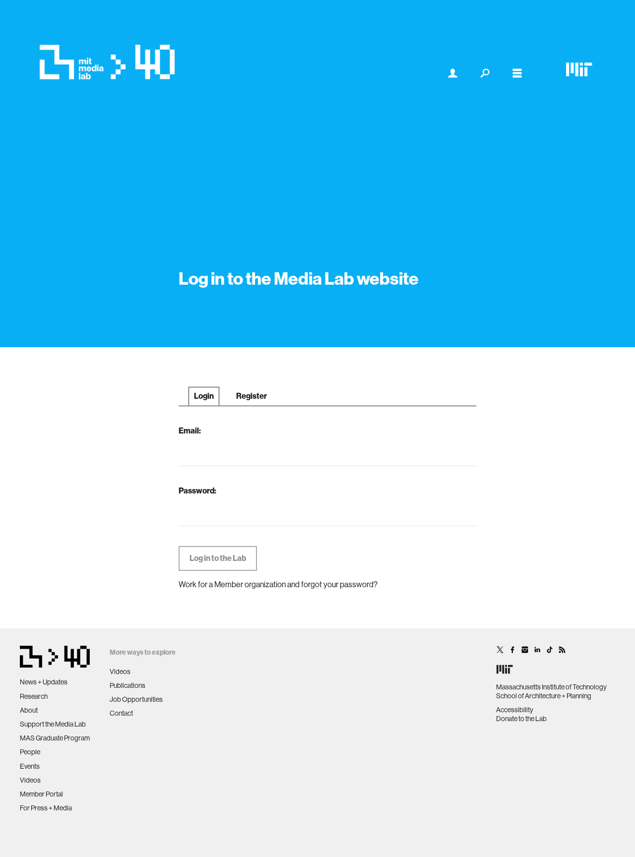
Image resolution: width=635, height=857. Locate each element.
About (29, 710)
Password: (197, 490)
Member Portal (41, 794)
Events (30, 766)
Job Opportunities (136, 699)
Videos (30, 780)
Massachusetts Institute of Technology (551, 687)
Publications (127, 685)
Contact (121, 713)
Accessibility (514, 710)
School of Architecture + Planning (543, 696)
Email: (190, 430)
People (30, 752)
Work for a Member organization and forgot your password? (278, 585)
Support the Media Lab (53, 724)
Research (34, 696)
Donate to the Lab (521, 719)
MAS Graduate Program (55, 738)
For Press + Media (46, 808)
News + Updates (43, 682)
